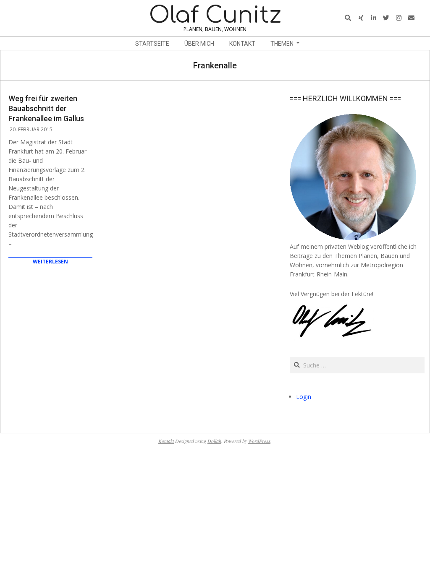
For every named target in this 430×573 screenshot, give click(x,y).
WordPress (259, 441)
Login (303, 397)
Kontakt (166, 441)
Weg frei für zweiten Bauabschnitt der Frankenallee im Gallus (46, 108)
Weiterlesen (50, 261)
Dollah (214, 441)
